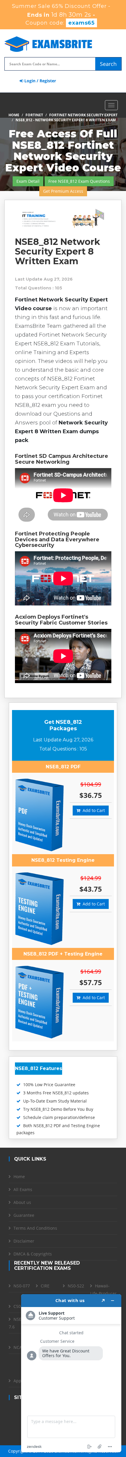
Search (108, 63)
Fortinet (34, 114)
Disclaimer (23, 1241)
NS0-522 (76, 1286)
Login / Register (39, 80)
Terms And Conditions (35, 1228)
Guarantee (23, 1215)
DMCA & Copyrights (32, 1254)
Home (13, 114)
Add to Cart (92, 810)
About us (22, 1202)
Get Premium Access (63, 191)
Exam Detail (28, 181)
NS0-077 (21, 1286)
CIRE (45, 1286)
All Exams (22, 1189)
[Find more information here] (71, 1373)
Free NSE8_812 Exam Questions (79, 181)
